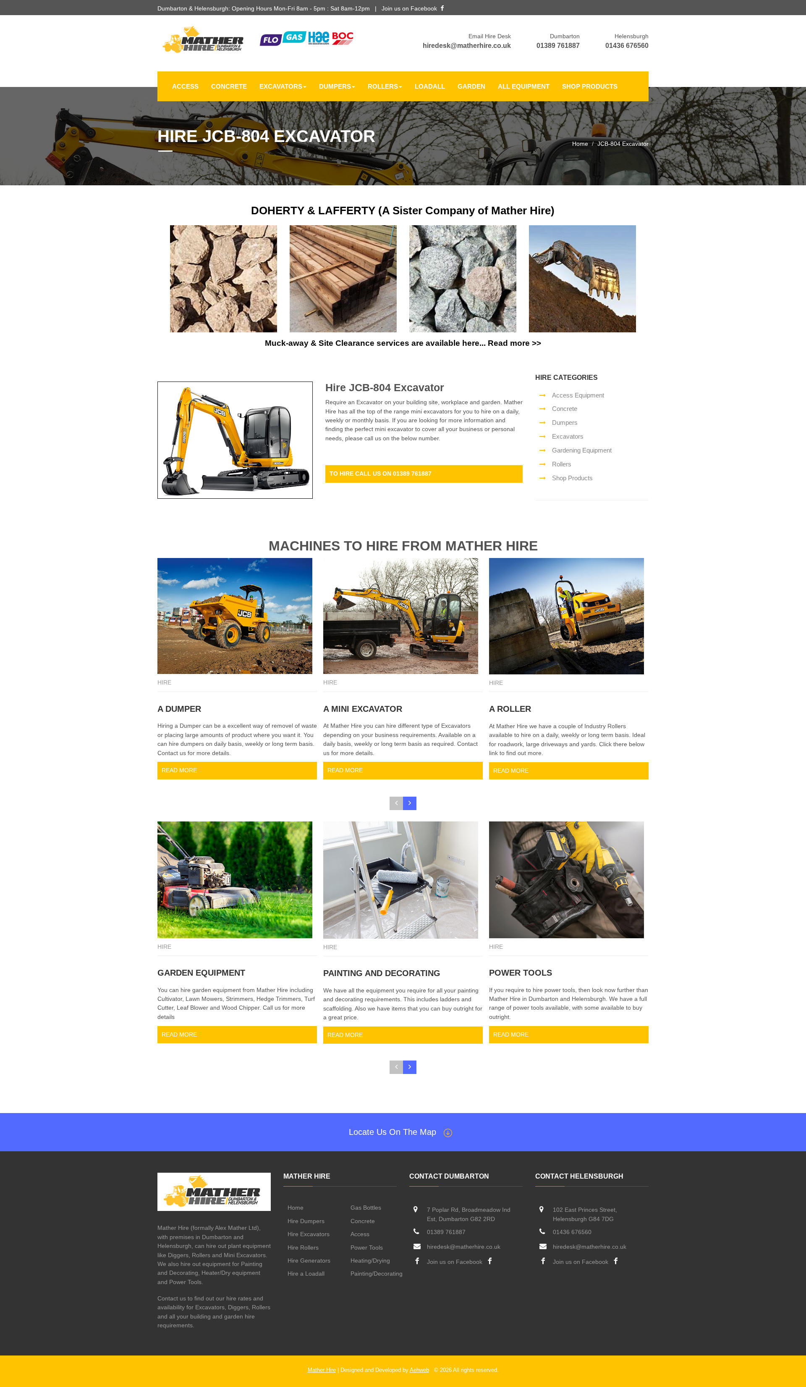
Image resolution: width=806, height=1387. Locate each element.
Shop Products (590, 86)
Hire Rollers (303, 1247)
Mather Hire (322, 1370)
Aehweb (419, 1370)
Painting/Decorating (377, 1273)
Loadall (430, 86)
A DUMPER (179, 708)
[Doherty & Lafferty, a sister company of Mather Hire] (223, 278)
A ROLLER (510, 708)
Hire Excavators (309, 1234)
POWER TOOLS (520, 972)
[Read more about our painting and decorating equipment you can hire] (403, 879)
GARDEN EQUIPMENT (201, 972)
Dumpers (335, 86)
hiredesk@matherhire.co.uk (467, 45)
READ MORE (179, 770)
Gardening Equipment (582, 450)
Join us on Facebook (409, 8)
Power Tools (367, 1247)
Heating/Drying (370, 1260)
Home (580, 143)
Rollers (383, 86)
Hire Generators (309, 1260)
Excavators (280, 86)
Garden (471, 86)
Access (185, 86)
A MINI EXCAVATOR (362, 708)
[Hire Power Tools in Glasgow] (569, 879)
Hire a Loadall (306, 1273)
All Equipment (524, 86)
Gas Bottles (366, 1207)
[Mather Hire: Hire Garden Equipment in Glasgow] (237, 879)
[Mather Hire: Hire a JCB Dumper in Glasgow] (237, 616)
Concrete (229, 86)
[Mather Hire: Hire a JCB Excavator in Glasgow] (403, 616)
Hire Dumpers (306, 1221)
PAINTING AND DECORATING (381, 973)
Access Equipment (578, 395)
